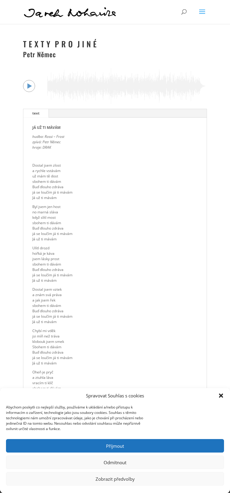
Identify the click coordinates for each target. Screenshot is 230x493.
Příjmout (115, 446)
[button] (221, 396)
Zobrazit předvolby (115, 479)
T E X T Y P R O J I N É (60, 44)
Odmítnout (115, 462)
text (36, 113)
